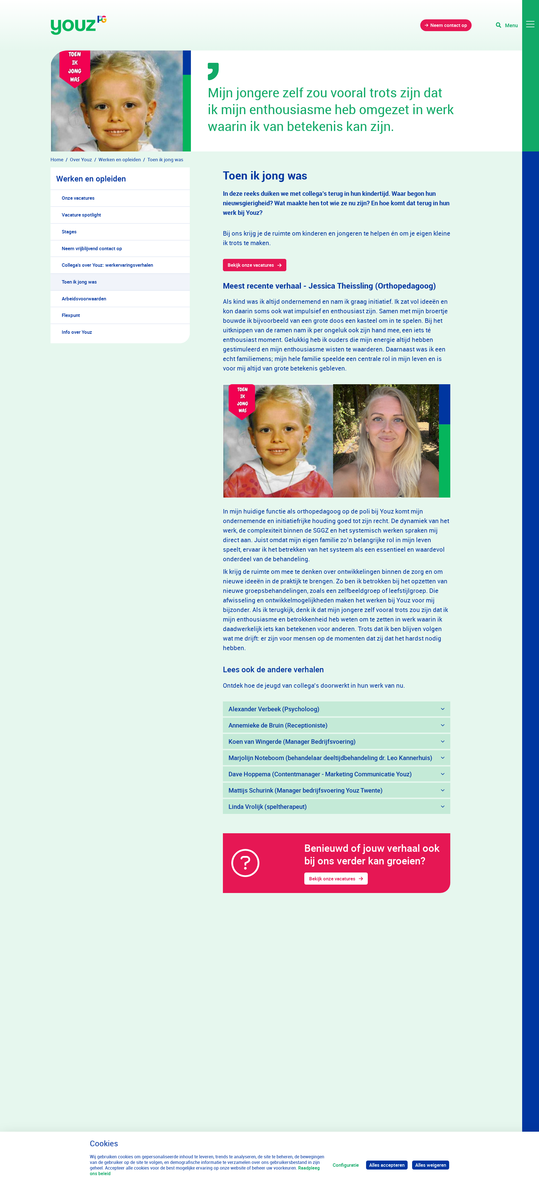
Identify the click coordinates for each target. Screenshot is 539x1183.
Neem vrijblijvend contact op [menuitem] (92, 248)
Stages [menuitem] (69, 231)
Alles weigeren (430, 1165)
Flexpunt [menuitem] (71, 315)
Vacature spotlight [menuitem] (81, 214)
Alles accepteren (387, 1165)
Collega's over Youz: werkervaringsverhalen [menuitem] (107, 265)
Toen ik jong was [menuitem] (79, 282)
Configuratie (346, 1165)
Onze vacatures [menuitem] (78, 198)
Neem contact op (448, 25)
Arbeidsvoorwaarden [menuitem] (84, 298)
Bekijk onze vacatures (251, 265)
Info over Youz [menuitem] (77, 332)
